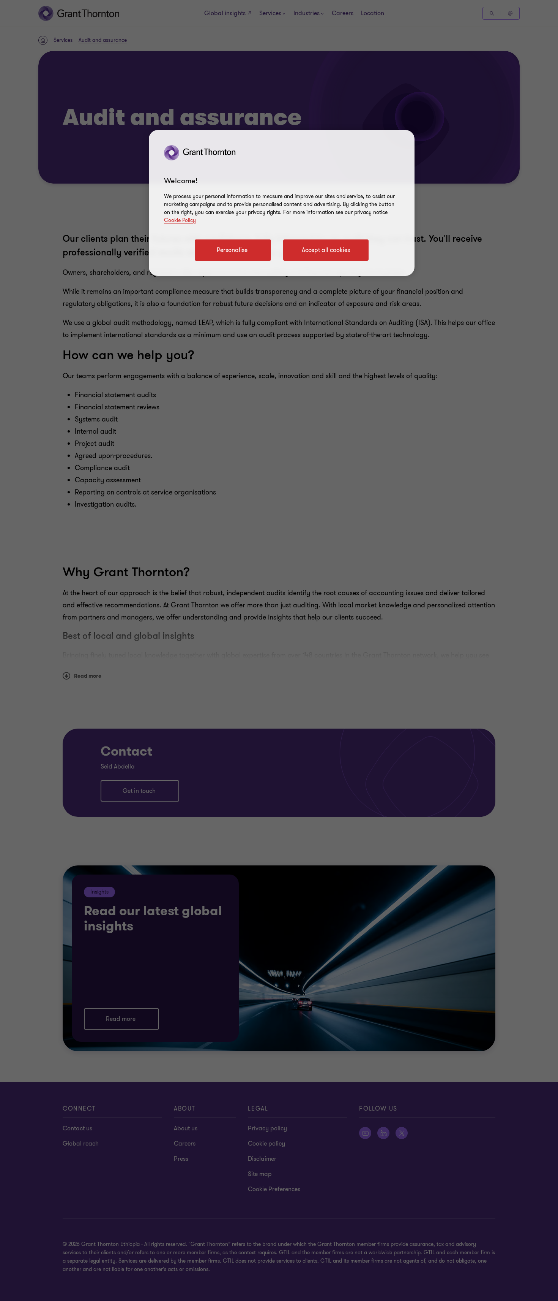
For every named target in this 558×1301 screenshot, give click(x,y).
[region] (282, 203)
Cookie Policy (180, 220)
